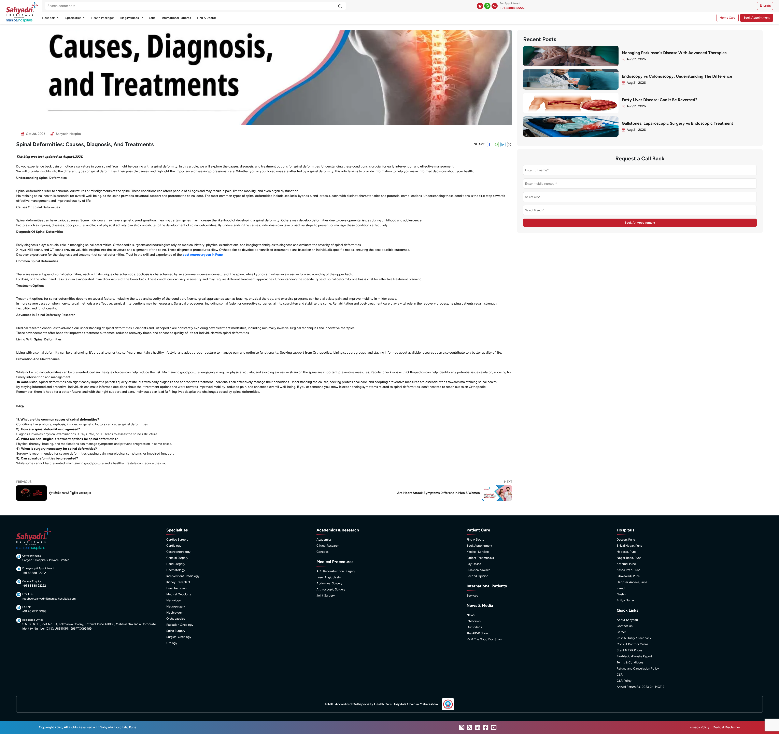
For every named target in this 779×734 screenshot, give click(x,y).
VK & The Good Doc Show (484, 639)
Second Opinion (477, 576)
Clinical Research (327, 545)
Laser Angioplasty (328, 577)
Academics (323, 539)
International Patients (176, 18)
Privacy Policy (699, 727)
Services (472, 595)
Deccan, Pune (626, 539)
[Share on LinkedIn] (503, 144)
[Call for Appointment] (494, 6)
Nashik (621, 594)
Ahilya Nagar (625, 600)
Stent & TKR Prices (629, 650)
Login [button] (767, 6)
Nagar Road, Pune (629, 558)
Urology (171, 643)
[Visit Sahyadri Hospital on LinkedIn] (478, 727)
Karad (621, 588)
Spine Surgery (175, 631)
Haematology (175, 570)
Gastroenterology (178, 552)
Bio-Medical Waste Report (634, 656)
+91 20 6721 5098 (34, 611)
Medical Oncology (178, 594)
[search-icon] (339, 5)
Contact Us (625, 626)
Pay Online (474, 564)
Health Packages (102, 18)
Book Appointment (756, 17)
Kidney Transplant (178, 582)
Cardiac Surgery (177, 539)
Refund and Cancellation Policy (638, 668)
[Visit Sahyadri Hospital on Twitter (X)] (469, 727)
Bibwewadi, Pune (628, 576)
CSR (620, 674)
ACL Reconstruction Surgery (335, 571)
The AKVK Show (477, 633)
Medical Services (478, 552)
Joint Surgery (325, 595)
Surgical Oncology (178, 637)
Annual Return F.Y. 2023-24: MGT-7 (640, 687)
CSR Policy (624, 680)
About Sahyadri (627, 620)
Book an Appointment (640, 223)
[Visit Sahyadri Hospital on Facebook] (486, 727)
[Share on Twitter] (509, 144)
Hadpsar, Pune (626, 552)
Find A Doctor (206, 18)
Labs (152, 18)
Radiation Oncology (179, 625)
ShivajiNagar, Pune (629, 545)
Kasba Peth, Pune (628, 570)
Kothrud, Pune (626, 564)
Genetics (322, 552)
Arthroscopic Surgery (330, 589)
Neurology (173, 600)
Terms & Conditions (630, 662)
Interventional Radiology (182, 576)
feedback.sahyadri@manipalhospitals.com (49, 598)
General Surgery (177, 558)
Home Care (727, 17)
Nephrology (174, 612)
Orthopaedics (175, 618)
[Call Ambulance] (480, 6)
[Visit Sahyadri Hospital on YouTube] (494, 727)
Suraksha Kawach (478, 570)
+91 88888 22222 (512, 8)
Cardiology (173, 545)
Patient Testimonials (480, 558)
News (471, 615)
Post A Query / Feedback (634, 638)
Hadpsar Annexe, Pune (632, 582)
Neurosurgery (175, 606)
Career (621, 632)
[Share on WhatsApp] (496, 144)
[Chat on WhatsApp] (487, 6)
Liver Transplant (177, 588)
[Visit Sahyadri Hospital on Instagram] (462, 727)
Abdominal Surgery (329, 583)
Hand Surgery (175, 564)
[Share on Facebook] (489, 144)
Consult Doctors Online (632, 644)
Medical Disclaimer (726, 727)
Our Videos (474, 627)
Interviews (474, 621)
